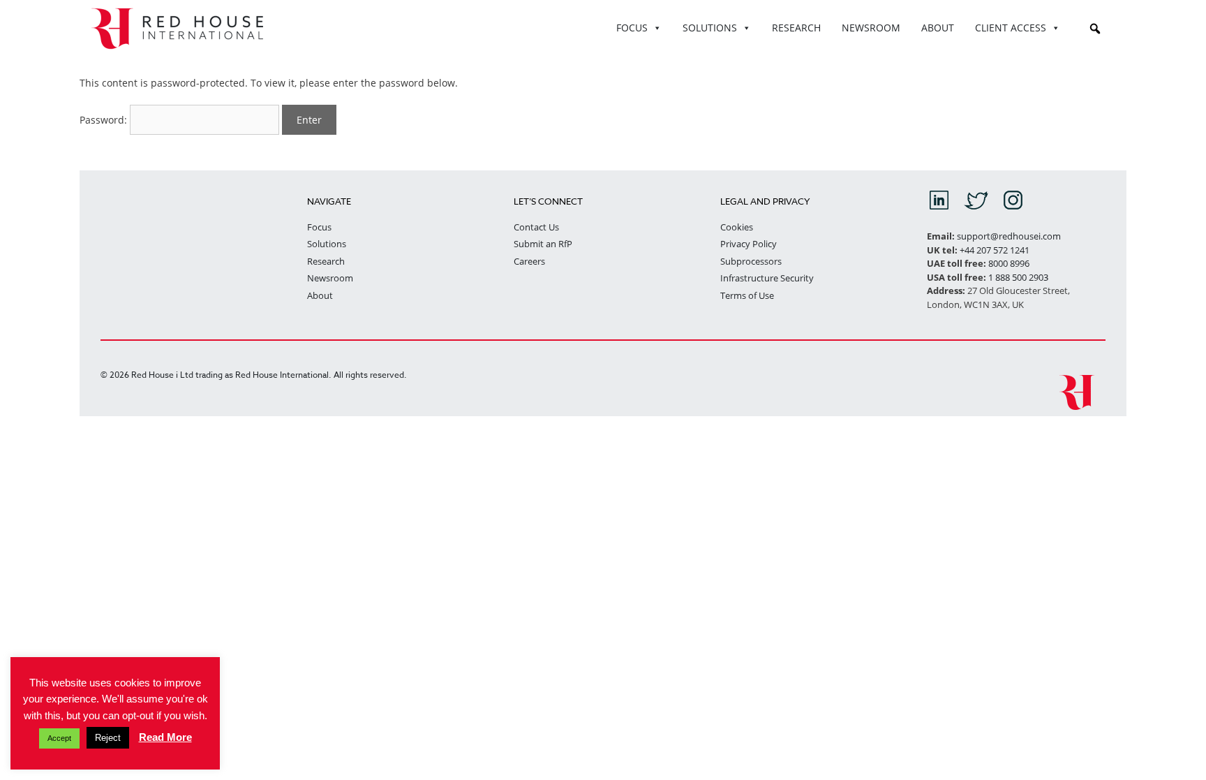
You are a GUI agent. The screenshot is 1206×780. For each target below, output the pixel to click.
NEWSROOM (871, 27)
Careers (529, 261)
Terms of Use (747, 295)
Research (326, 261)
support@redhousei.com (1009, 236)
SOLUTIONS (710, 27)
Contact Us (536, 227)
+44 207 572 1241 (994, 250)
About (320, 295)
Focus (319, 227)
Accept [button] (59, 738)
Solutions (326, 243)
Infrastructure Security (767, 278)
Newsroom (330, 278)
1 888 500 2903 (1018, 277)
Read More (165, 737)
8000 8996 (1008, 263)
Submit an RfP (543, 243)
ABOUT (937, 27)
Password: (105, 119)
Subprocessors (751, 261)
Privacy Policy (748, 243)
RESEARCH (796, 27)
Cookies (736, 227)
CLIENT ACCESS (1010, 27)
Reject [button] (108, 738)
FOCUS (632, 27)
